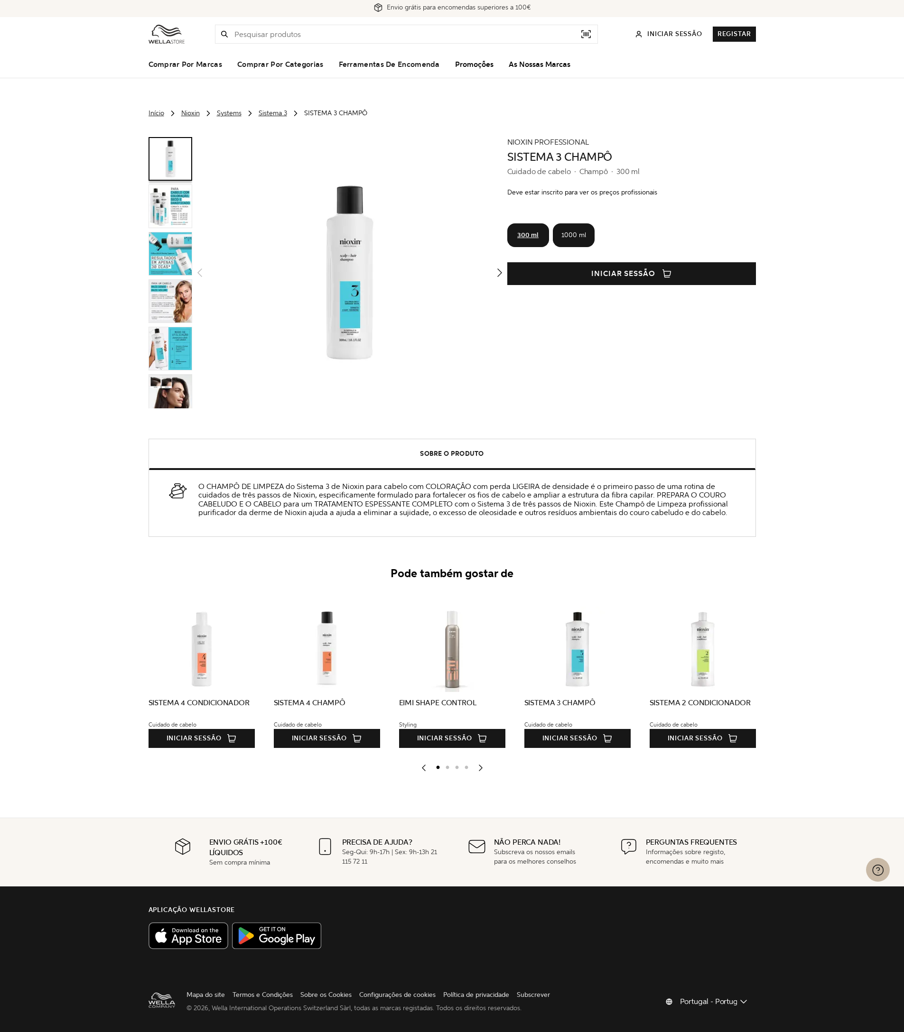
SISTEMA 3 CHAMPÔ (560, 702)
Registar (734, 34)
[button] (224, 34)
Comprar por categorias (280, 64)
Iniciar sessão (623, 273)
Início (156, 113)
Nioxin (190, 113)
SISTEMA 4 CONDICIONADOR (199, 702)
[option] (435, 765)
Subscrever (533, 995)
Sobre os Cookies (326, 995)
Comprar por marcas (185, 64)
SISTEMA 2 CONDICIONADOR (700, 702)
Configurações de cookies (397, 995)
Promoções (474, 64)
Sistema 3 (273, 113)
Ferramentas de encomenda (389, 64)
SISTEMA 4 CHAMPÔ (309, 702)
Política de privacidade (476, 995)
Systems (229, 113)
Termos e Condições (263, 995)
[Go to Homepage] (167, 34)
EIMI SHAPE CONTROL (437, 702)
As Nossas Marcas (539, 64)
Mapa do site (205, 995)
